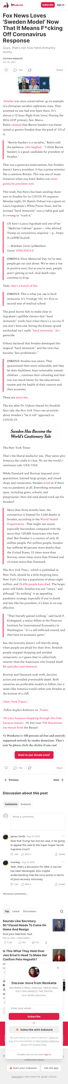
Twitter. (44, 710)
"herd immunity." (43, 330)
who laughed (33, 147)
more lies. (22, 397)
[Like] (6, 70)
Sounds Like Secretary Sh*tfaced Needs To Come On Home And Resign (24, 925)
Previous (13, 779)
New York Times (15, 701)
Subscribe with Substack (36, 1029)
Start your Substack (25, 1068)
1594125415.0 (25, 250)
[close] (58, 968)
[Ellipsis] (63, 836)
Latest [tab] (16, 911)
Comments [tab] (11, 804)
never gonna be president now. (30, 181)
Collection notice (34, 1059)
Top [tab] (7, 911)
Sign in (61, 4)
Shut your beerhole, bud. (18, 934)
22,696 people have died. (35, 584)
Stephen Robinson (12, 58)
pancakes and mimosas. (22, 666)
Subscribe (47, 4)
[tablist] (18, 804)
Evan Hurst (23, 938)
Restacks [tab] (26, 804)
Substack (17, 1076)
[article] (34, 932)
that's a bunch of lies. (24, 286)
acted (46, 483)
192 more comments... (15, 893)
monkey (15, 862)
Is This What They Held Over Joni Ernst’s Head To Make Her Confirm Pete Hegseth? (25, 955)
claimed (16, 125)
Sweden (8, 101)
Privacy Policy (40, 1044)
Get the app (51, 1068)
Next (56, 779)
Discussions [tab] (29, 911)
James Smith (17, 836)
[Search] (61, 911)
